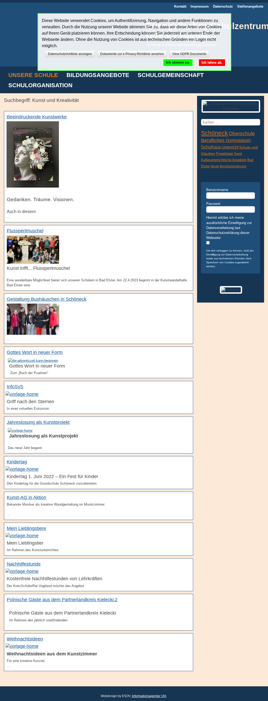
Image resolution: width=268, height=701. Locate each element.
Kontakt (180, 6)
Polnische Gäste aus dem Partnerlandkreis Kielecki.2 (62, 599)
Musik (215, 166)
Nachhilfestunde (24, 564)
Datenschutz (223, 6)
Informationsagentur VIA (149, 696)
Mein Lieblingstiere (26, 528)
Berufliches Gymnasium (226, 140)
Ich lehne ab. (212, 62)
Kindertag (17, 461)
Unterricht (230, 147)
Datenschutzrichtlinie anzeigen (70, 54)
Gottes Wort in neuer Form (35, 352)
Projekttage (224, 154)
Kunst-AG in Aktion (26, 497)
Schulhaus (211, 147)
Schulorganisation (40, 86)
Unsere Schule (33, 75)
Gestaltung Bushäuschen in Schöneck (46, 299)
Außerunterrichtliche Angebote (224, 160)
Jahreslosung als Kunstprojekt (38, 422)
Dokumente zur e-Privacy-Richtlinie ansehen (132, 54)
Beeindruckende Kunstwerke (37, 116)
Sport (238, 154)
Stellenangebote (250, 6)
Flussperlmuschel (25, 230)
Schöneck (214, 133)
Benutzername (217, 190)
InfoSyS (15, 386)
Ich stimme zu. (178, 62)
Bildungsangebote (97, 75)
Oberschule (242, 133)
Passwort (213, 204)
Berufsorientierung (233, 166)
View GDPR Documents (189, 54)
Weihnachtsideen (25, 639)
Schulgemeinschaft (171, 75)
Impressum (200, 6)
